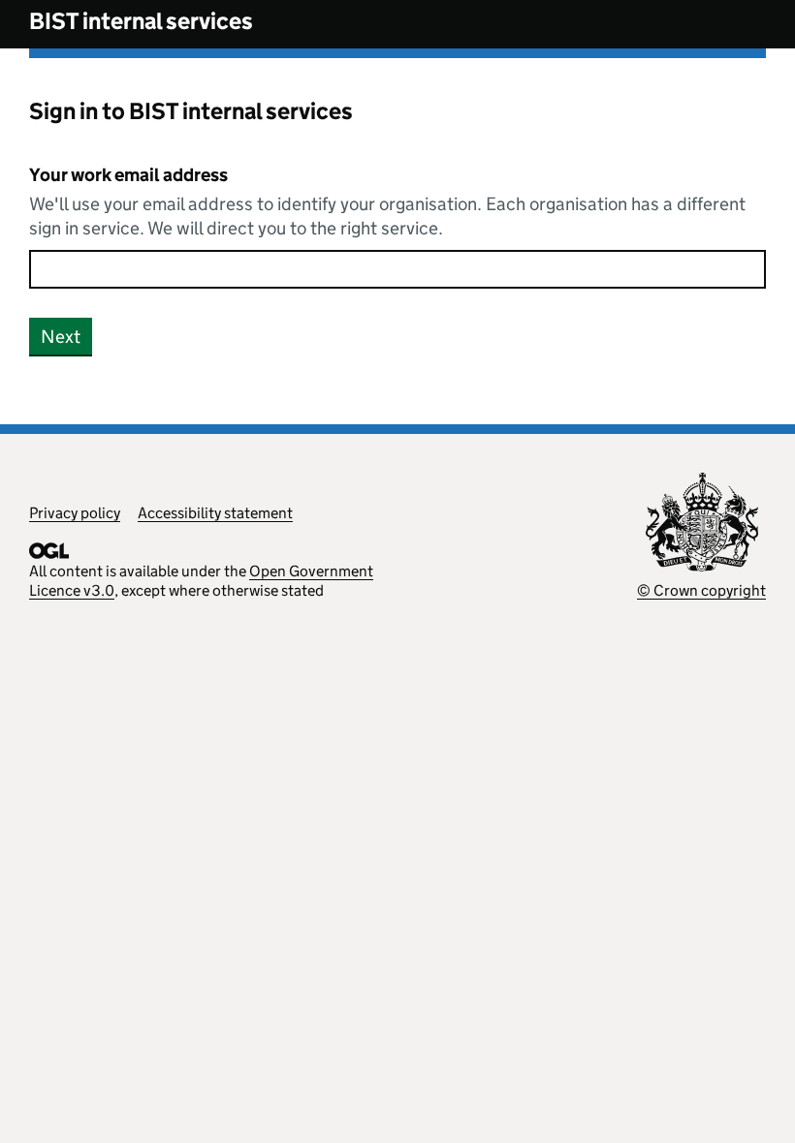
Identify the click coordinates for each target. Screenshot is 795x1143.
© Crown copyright (701, 590)
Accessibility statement (215, 513)
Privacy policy (74, 513)
